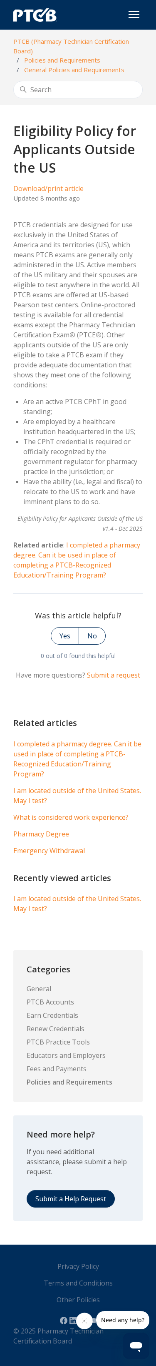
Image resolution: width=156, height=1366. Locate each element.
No (92, 635)
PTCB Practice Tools (58, 1042)
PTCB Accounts (50, 1002)
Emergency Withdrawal (49, 850)
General (39, 988)
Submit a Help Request (70, 1198)
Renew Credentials (55, 1028)
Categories (48, 969)
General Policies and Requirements (74, 69)
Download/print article (48, 188)
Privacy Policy (78, 1266)
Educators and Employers (66, 1055)
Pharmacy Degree (41, 834)
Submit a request (113, 675)
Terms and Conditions (78, 1283)
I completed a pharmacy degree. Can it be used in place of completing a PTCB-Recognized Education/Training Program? (77, 758)
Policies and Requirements (62, 60)
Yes (64, 635)
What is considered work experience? (71, 817)
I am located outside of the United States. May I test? (77, 795)
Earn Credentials (52, 1015)
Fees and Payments (57, 1068)
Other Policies (78, 1299)
